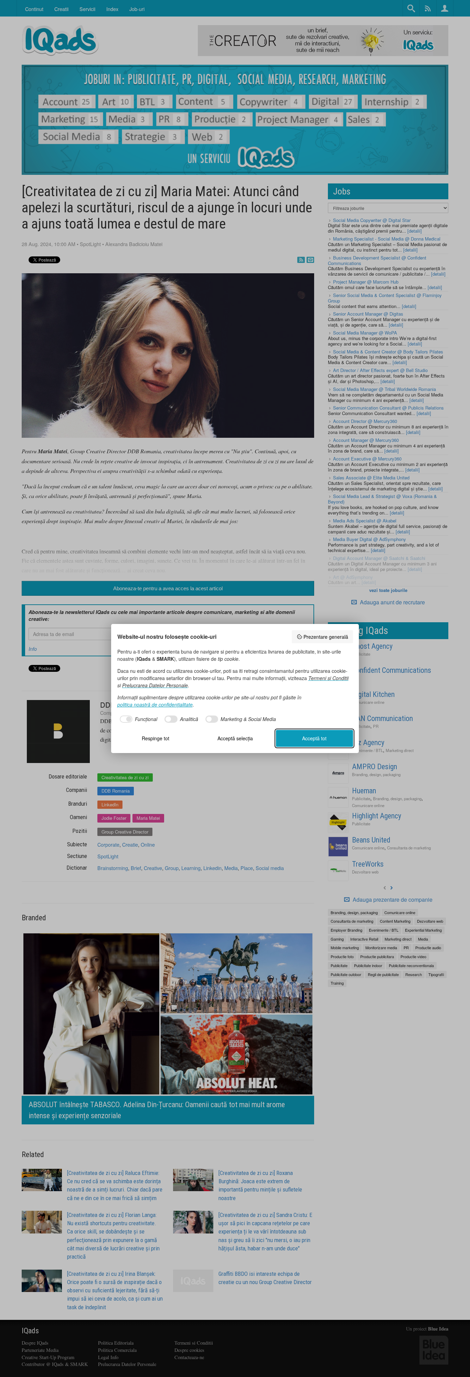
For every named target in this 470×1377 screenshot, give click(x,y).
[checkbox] (137, 719)
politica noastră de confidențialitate (155, 704)
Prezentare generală (325, 636)
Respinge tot (155, 738)
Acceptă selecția (235, 738)
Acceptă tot (314, 738)
